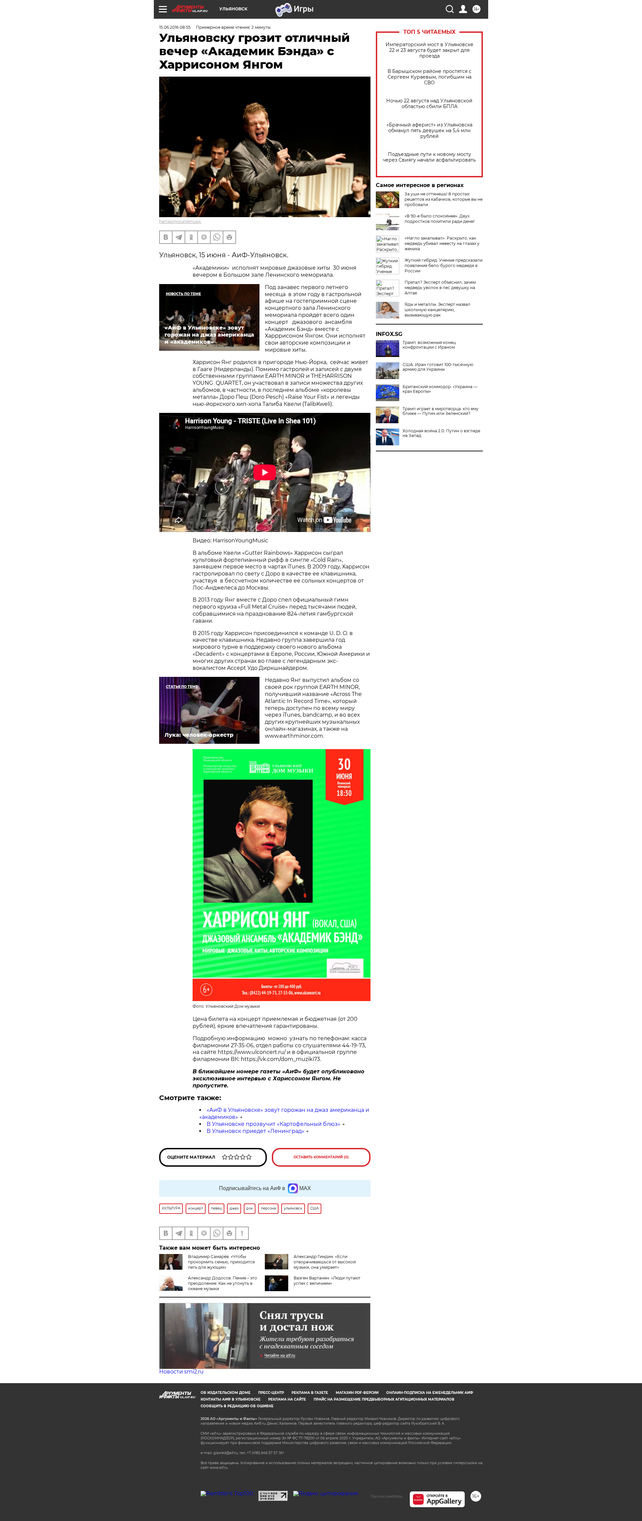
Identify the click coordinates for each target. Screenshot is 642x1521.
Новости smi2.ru (181, 1371)
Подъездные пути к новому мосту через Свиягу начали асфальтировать (429, 157)
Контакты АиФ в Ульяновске (230, 1399)
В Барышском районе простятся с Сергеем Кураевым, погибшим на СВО (429, 77)
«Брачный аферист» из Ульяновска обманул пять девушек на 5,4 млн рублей (429, 130)
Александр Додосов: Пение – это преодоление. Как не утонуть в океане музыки (222, 1283)
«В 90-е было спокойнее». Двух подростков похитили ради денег (440, 218)
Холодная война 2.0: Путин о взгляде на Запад (441, 433)
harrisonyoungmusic (180, 221)
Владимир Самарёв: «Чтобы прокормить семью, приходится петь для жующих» (221, 1262)
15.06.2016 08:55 (175, 27)
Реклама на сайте (287, 1399)
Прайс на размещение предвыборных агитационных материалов (384, 1399)
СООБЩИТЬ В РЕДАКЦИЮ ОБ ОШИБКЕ (237, 1406)
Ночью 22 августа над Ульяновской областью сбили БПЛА (429, 103)
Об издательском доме (225, 1393)
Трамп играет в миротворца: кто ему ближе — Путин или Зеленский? (440, 411)
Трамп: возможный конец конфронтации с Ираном (429, 345)
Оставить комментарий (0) (321, 1157)
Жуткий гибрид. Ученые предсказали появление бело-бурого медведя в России (444, 265)
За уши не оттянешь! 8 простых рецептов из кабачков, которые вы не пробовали (444, 199)
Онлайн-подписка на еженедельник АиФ (429, 1393)
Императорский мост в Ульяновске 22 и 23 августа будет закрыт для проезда (429, 50)
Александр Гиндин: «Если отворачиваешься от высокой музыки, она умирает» (325, 1262)
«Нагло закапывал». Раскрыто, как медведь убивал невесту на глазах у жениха (442, 243)
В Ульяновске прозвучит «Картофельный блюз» (273, 1124)
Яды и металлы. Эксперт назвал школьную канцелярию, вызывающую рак (437, 310)
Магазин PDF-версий (357, 1393)
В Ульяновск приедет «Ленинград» (255, 1131)
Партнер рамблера (386, 1496)
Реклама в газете (310, 1393)
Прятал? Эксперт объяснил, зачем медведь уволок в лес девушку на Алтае (440, 287)
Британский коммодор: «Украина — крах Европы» (440, 389)
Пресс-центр (271, 1393)
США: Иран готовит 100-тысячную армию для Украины (438, 367)
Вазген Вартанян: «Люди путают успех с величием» (327, 1280)
